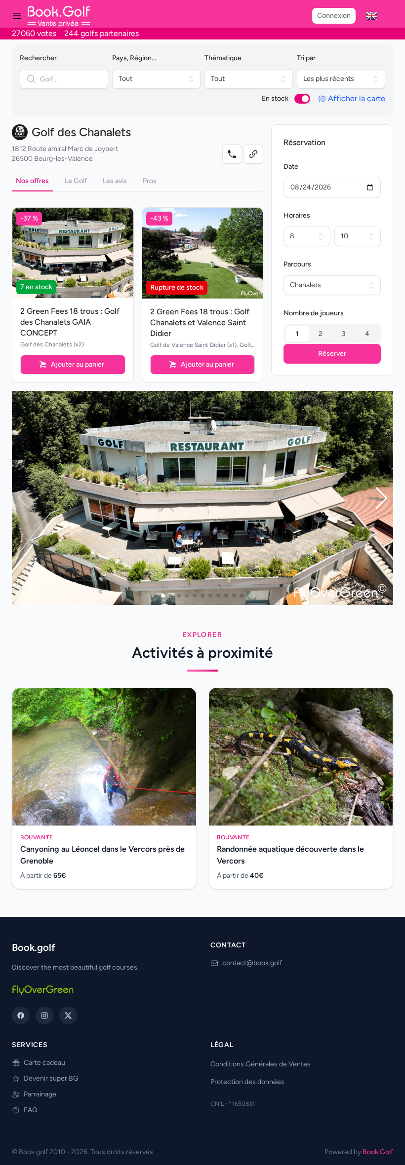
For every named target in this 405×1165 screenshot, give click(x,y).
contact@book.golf (252, 963)
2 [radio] (321, 334)
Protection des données (247, 1082)
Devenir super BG (51, 1078)
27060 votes (34, 33)
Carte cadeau (44, 1062)
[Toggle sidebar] (17, 16)
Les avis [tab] (115, 181)
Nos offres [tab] (32, 181)
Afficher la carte (356, 98)
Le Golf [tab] (76, 181)
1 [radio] (297, 334)
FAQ (31, 1110)
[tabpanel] (137, 287)
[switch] (302, 99)
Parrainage (40, 1094)
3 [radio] (344, 334)
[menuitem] (371, 16)
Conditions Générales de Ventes (260, 1064)
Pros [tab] (150, 181)
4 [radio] (367, 334)
